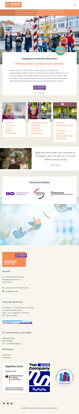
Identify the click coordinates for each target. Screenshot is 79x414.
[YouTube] (11, 403)
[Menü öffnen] (75, 4)
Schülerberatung (37, 133)
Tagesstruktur (36, 125)
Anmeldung (60, 123)
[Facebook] (4, 403)
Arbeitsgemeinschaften (39, 123)
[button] (29, 12)
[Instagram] (7, 403)
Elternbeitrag (7, 341)
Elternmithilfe (61, 139)
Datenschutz (7, 358)
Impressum (6, 355)
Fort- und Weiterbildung (11, 344)
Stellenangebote (8, 338)
